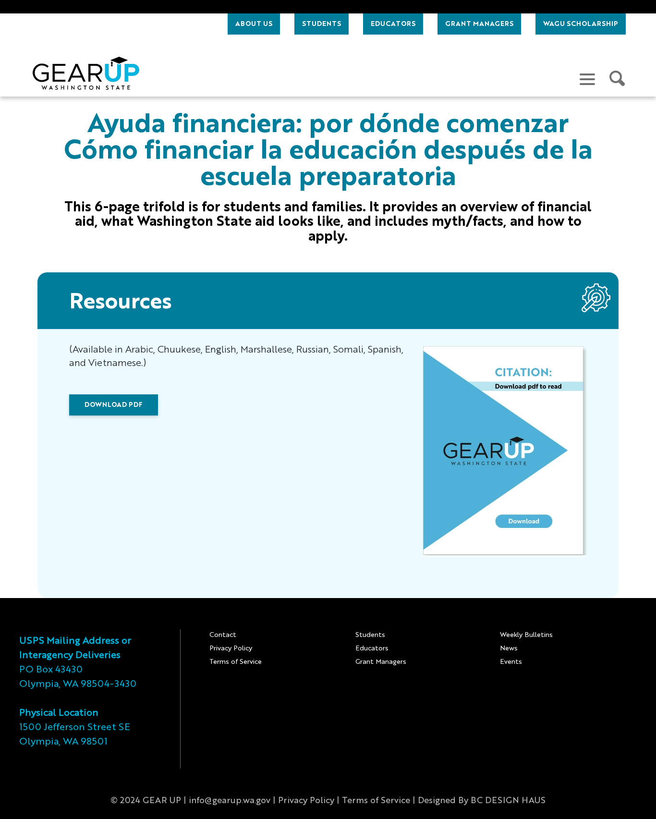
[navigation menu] (587, 79)
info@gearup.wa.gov (229, 800)
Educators (372, 648)
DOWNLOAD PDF (114, 405)
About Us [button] (253, 24)
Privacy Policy (230, 648)
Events (511, 662)
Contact (222, 635)
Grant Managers (380, 662)
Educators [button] (393, 24)
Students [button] (321, 24)
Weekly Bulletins (526, 635)
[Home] (86, 73)
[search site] (617, 79)
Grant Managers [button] (479, 24)
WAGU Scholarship (580, 24)
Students (370, 635)
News (509, 648)
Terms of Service (235, 662)
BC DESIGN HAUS (508, 800)
